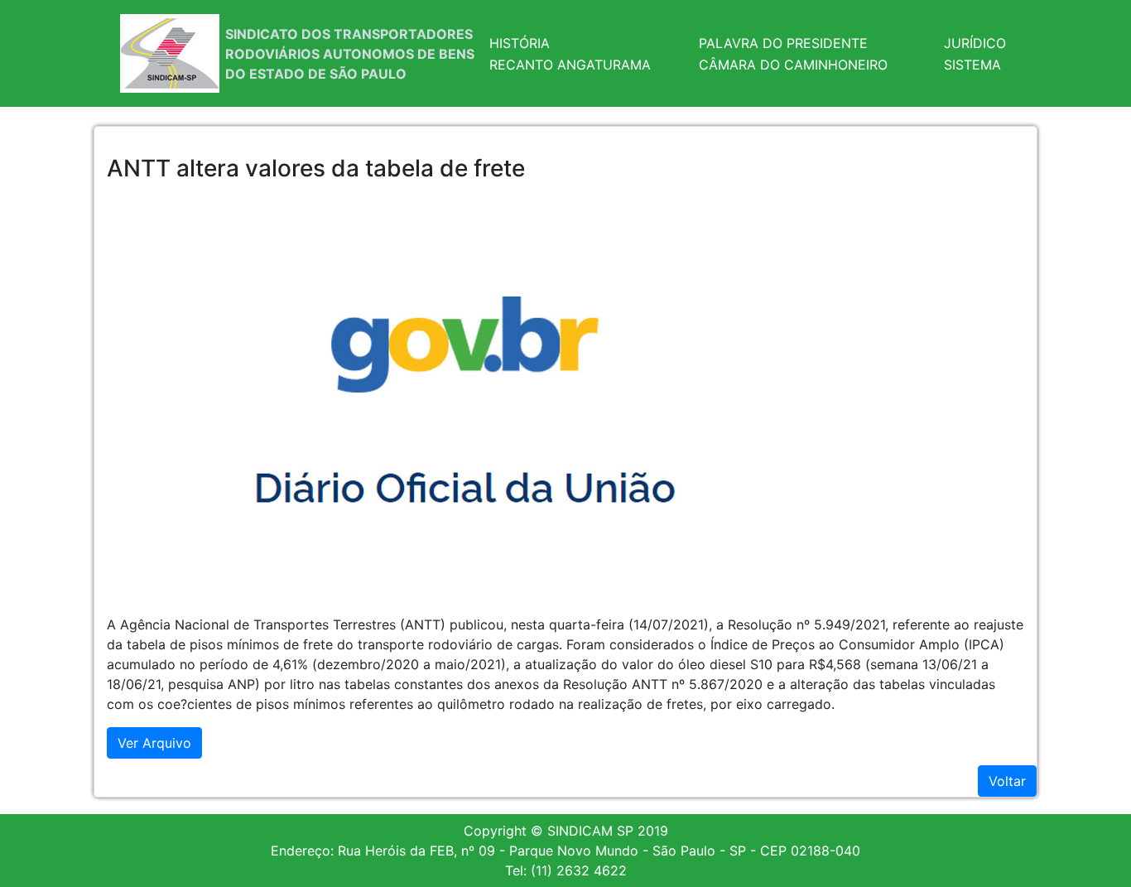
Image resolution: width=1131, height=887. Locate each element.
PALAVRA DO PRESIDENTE (783, 43)
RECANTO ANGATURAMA (570, 64)
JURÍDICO (975, 43)
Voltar (1007, 781)
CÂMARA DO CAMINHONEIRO (793, 64)
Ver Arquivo (154, 743)
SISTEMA (972, 64)
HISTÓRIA (519, 43)
